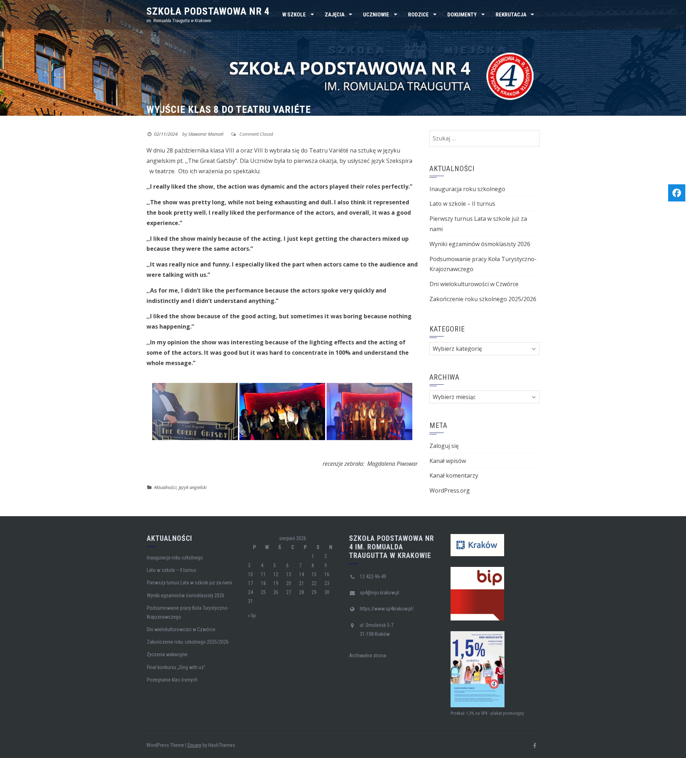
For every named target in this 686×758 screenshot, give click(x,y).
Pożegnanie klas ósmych (172, 680)
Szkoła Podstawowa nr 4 (208, 11)
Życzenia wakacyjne (167, 654)
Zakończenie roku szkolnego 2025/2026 (482, 299)
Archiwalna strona (367, 655)
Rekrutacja (511, 14)
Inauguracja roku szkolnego (467, 189)
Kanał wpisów (447, 461)
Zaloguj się (444, 446)
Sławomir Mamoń (205, 134)
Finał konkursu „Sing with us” (176, 667)
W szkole (294, 14)
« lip (252, 615)
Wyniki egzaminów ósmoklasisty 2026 (479, 244)
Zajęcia (334, 14)
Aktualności (165, 487)
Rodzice (418, 14)
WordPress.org (449, 490)
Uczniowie (376, 14)
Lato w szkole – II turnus (462, 204)
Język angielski (193, 487)
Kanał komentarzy (453, 475)
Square (194, 745)
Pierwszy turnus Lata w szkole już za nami (189, 582)
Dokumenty (462, 14)
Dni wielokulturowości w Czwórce (473, 284)
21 (301, 583)
